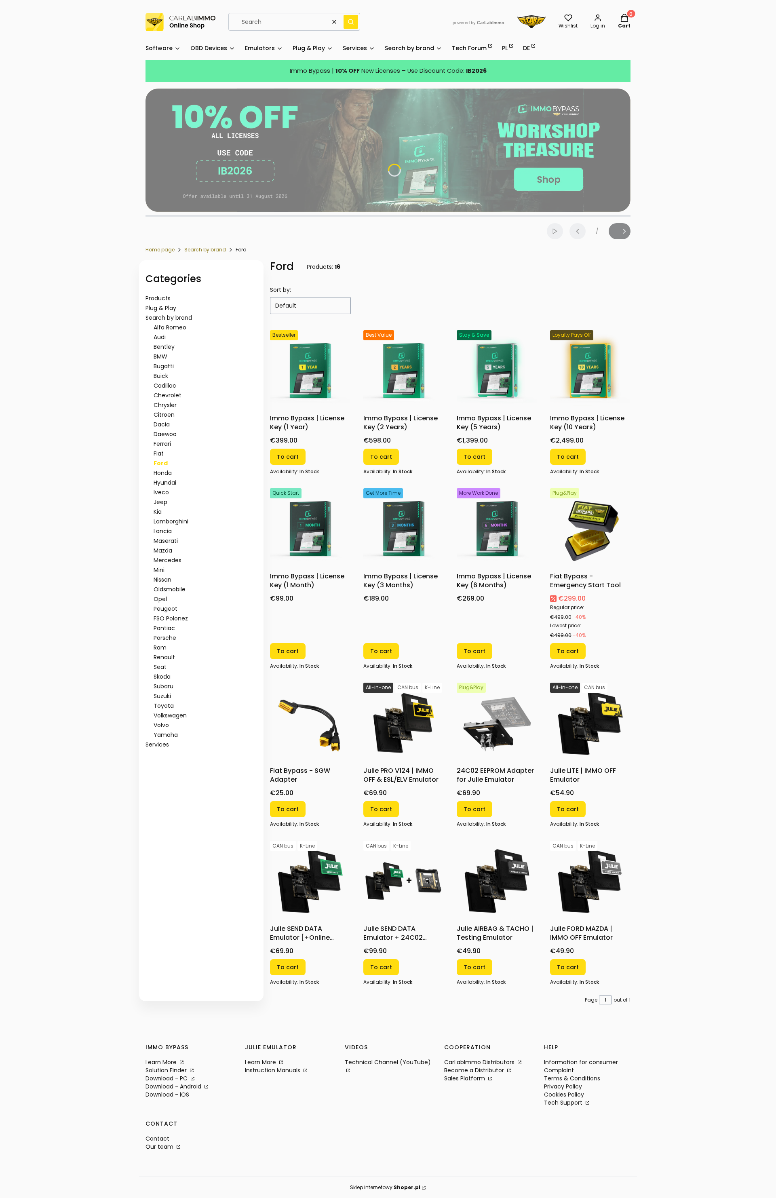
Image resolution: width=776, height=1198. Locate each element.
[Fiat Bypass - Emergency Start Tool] (590, 528)
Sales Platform (465, 1078)
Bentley (164, 347)
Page (591, 999)
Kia (158, 512)
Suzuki (162, 696)
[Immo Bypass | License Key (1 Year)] (310, 370)
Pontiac (164, 628)
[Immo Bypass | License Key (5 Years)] (497, 370)
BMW (160, 356)
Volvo (161, 725)
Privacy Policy (563, 1086)
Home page (160, 249)
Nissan (162, 580)
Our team (160, 1147)
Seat (160, 667)
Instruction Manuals (273, 1070)
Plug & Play (161, 308)
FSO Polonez (171, 618)
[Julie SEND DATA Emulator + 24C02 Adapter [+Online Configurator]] (403, 881)
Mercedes (167, 560)
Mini (159, 570)
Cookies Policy (564, 1094)
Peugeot (165, 609)
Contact (157, 1139)
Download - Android (174, 1086)
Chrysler (165, 405)
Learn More (162, 1062)
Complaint (559, 1070)
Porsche (165, 638)
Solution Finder (167, 1070)
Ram (160, 647)
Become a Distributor (475, 1070)
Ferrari (162, 444)
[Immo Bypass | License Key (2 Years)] (403, 370)
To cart (288, 457)
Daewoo (165, 434)
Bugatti (164, 366)
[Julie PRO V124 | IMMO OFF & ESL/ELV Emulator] (403, 723)
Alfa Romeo (170, 327)
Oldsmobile (170, 589)
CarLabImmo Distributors (480, 1062)
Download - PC (167, 1078)
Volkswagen (170, 715)
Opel (160, 599)
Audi (160, 337)
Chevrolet (167, 395)
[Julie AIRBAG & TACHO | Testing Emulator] (497, 881)
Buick (161, 376)
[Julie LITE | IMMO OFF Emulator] (590, 723)
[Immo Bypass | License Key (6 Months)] (497, 528)
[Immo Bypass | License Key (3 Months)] (403, 528)
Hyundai (165, 483)
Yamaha (166, 735)
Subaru (163, 686)
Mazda (163, 550)
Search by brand (205, 249)
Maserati (166, 541)
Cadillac (165, 386)
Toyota (164, 706)
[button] (351, 22)
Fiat (159, 453)
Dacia (162, 424)
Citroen (164, 415)
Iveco (161, 492)
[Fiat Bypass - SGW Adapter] (310, 723)
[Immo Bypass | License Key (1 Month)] (310, 528)
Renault (164, 657)
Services (157, 744)
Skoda (162, 677)
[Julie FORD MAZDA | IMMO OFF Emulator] (590, 881)
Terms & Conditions (572, 1078)
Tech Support (564, 1103)
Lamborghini (171, 521)
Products (158, 298)
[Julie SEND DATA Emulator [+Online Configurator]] (310, 881)
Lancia (163, 531)
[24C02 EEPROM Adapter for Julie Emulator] (497, 723)
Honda (163, 473)
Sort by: (280, 290)
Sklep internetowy (385, 1187)
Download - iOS (167, 1094)
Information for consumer (581, 1062)
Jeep (160, 502)
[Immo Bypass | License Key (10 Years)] (590, 370)
